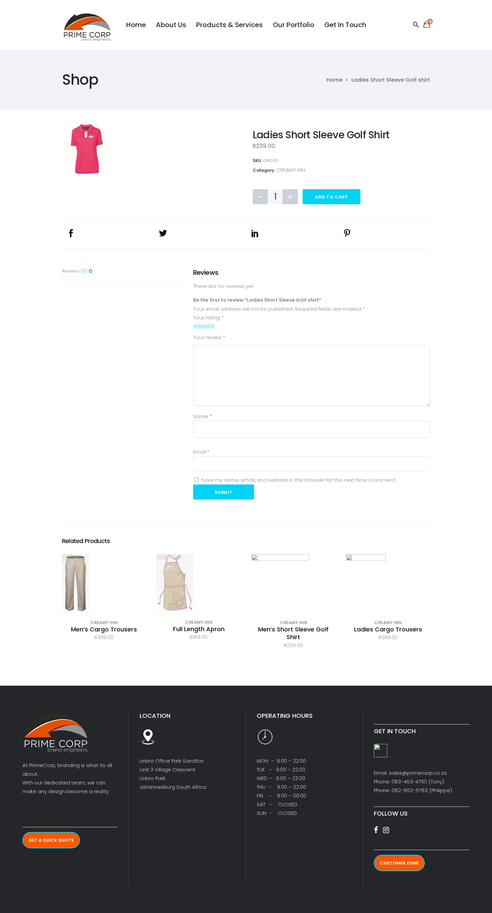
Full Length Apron (199, 629)
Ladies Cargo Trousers (388, 629)
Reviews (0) (75, 271)
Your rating (208, 317)
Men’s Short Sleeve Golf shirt (293, 633)
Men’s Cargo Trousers (104, 629)
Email (201, 451)
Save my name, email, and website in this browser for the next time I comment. (299, 479)
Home (334, 80)
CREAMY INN (290, 169)
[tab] (123, 271)
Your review (209, 337)
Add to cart (331, 197)
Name (202, 416)
